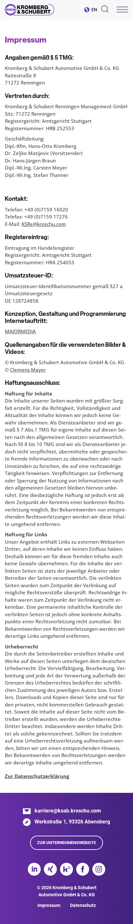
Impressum (48, 905)
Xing (50, 869)
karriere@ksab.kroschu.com (68, 811)
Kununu (66, 869)
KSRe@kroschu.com (44, 224)
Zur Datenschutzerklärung (37, 776)
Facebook (82, 869)
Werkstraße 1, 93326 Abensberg (72, 822)
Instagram (98, 869)
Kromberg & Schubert (29, 9)
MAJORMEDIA (20, 331)
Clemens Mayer (28, 369)
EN (94, 9)
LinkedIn (34, 869)
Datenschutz (83, 905)
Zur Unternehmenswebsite (66, 842)
